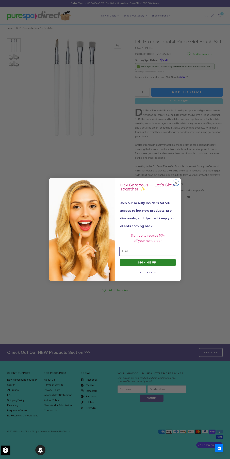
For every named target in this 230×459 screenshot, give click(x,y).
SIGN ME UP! (148, 262)
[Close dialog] (176, 183)
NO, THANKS (148, 272)
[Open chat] (219, 448)
